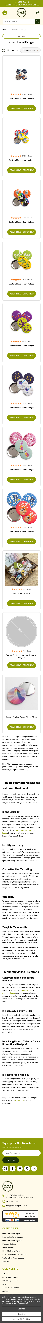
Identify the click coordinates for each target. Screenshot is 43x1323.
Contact (5, 1291)
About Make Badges (10, 1287)
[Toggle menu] (4, 12)
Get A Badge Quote (10, 1277)
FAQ (4, 1284)
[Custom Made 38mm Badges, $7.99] (21, 198)
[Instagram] (5, 1168)
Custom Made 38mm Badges (21, 222)
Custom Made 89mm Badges (21, 531)
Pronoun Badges (9, 1244)
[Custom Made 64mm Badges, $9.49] (21, 383)
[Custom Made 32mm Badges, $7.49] (21, 136)
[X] (27, 1168)
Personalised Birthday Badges (14, 1254)
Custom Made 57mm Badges (21, 345)
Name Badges (8, 1247)
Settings (21, 1308)
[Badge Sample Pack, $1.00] (21, 569)
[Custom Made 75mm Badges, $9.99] (21, 445)
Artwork (5, 1274)
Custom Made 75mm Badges (21, 469)
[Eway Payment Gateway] (20, 1216)
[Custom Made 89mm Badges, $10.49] (21, 507)
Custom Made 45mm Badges (21, 284)
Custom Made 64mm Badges (21, 407)
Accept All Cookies (21, 1319)
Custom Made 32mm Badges (21, 160)
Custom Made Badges (11, 1233)
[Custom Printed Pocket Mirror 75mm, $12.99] (21, 693)
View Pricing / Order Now (22, 108)
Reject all (22, 1314)
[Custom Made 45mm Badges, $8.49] (21, 260)
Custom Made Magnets (12, 1240)
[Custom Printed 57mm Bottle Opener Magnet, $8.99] (21, 631)
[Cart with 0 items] (38, 13)
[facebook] (13, 1168)
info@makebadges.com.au (16, 1205)
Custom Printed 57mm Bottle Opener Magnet (22, 656)
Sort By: (15, 50)
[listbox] (30, 50)
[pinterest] (20, 1168)
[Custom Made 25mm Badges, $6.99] (21, 74)
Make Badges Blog (10, 1281)
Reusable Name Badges (12, 1251)
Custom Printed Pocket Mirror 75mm (21, 717)
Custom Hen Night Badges (13, 1258)
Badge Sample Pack (21, 593)
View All (5, 1261)
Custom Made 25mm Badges (21, 98)
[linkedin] (34, 1168)
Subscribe (10, 1160)
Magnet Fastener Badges (12, 1237)
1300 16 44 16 (23, 2)
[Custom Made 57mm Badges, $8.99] (21, 321)
